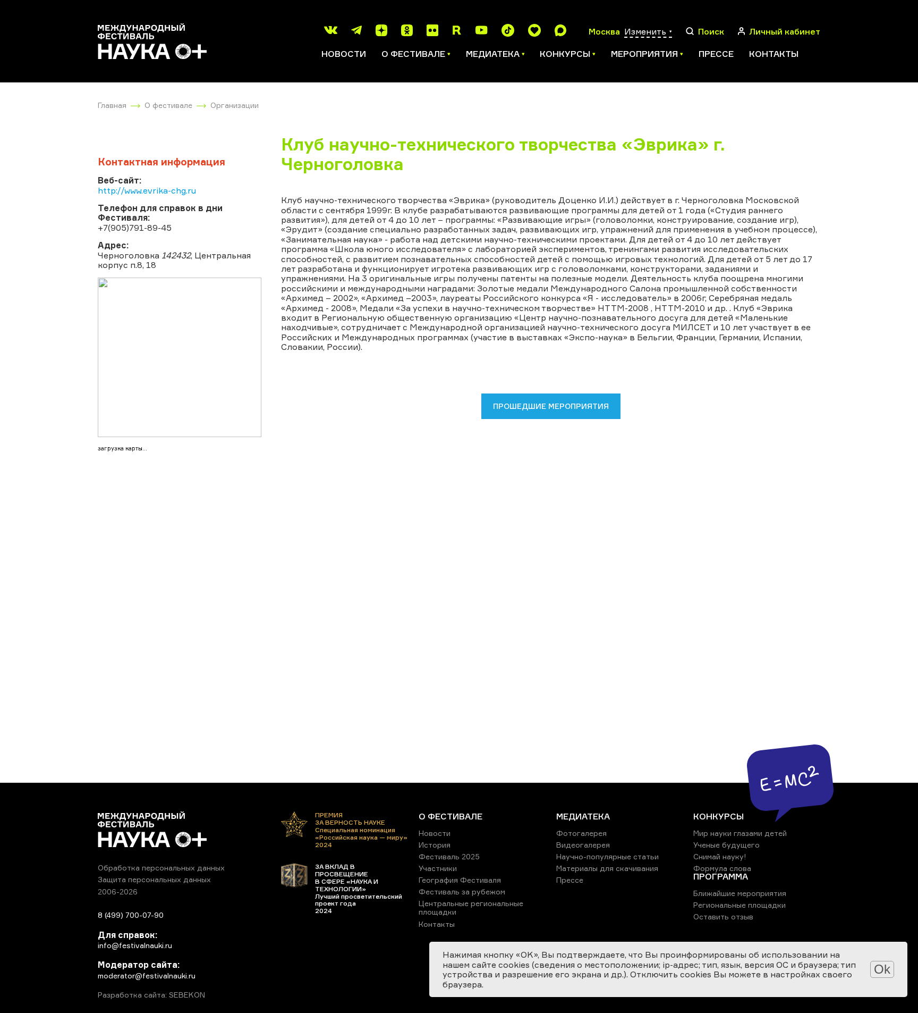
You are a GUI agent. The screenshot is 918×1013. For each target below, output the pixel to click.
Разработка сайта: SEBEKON (151, 995)
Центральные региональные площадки (471, 907)
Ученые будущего (726, 844)
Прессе (716, 53)
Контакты (773, 53)
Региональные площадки (739, 904)
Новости (343, 53)
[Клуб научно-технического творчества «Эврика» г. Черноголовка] (179, 357)
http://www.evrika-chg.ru (147, 190)
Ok (882, 969)
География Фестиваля (460, 879)
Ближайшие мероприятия (739, 893)
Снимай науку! (719, 856)
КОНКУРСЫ (718, 816)
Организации (234, 105)
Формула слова (722, 868)
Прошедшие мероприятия (551, 406)
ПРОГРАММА (720, 876)
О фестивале (168, 105)
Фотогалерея (581, 833)
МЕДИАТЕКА (583, 816)
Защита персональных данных (154, 879)
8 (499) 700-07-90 (131, 914)
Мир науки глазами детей (740, 833)
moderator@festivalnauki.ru (147, 975)
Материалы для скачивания (607, 868)
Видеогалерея (583, 844)
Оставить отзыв (723, 916)
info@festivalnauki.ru (135, 945)
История (434, 844)
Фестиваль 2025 (449, 856)
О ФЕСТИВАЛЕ (450, 816)
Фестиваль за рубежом (462, 891)
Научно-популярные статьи (607, 856)
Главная (112, 105)
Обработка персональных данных (161, 867)
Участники (438, 868)
